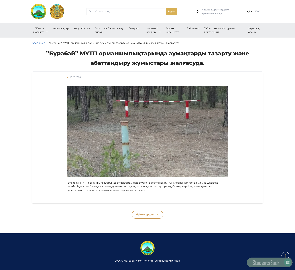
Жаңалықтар (61, 28)
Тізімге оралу (145, 214)
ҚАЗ (249, 11)
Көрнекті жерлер (152, 30)
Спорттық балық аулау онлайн (109, 30)
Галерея (133, 28)
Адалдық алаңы (254, 30)
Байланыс (193, 28)
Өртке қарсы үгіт (172, 30)
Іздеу (171, 11)
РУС (257, 11)
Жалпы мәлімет (39, 30)
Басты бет (38, 43)
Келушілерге (81, 28)
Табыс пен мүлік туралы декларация (219, 30)
